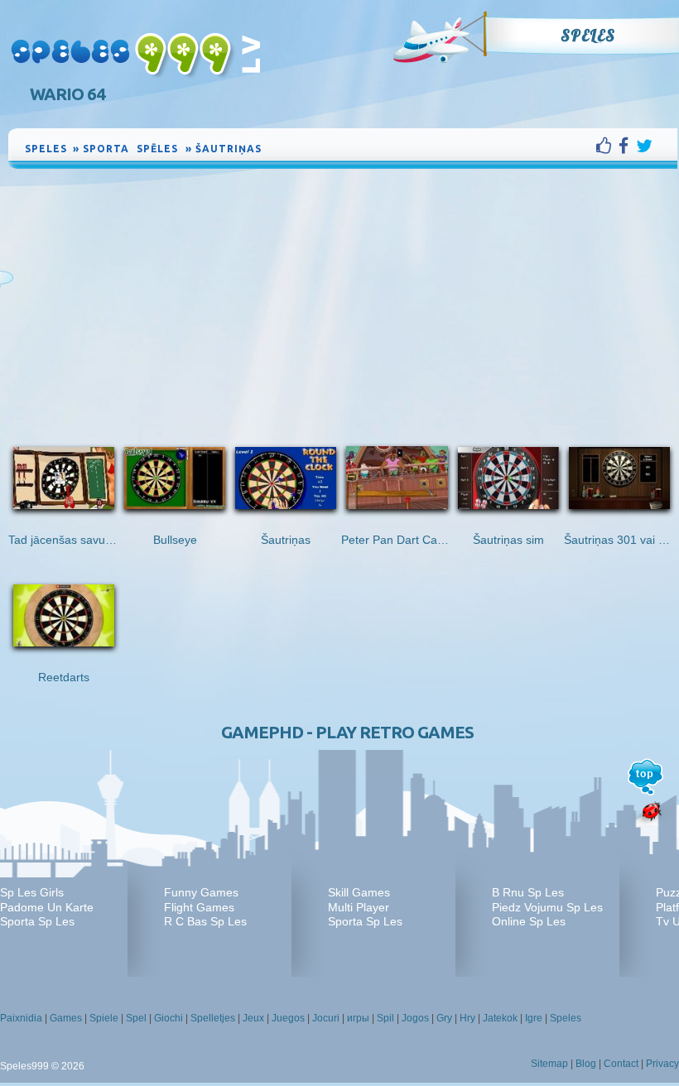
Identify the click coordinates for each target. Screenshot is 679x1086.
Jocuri (326, 1018)
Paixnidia (21, 1018)
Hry (467, 1018)
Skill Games (359, 892)
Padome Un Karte (47, 907)
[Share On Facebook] (627, 145)
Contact (621, 1063)
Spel (136, 1018)
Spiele (103, 1018)
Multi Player (358, 907)
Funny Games (201, 892)
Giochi (168, 1018)
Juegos (288, 1018)
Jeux (253, 1018)
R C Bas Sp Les (205, 921)
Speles (588, 36)
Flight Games (199, 907)
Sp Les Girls (32, 892)
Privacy (662, 1063)
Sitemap (549, 1063)
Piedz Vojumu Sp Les (547, 907)
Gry (444, 1018)
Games (66, 1018)
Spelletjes (212, 1018)
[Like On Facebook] (607, 145)
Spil (385, 1018)
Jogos (415, 1018)
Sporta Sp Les (37, 921)
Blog (585, 1063)
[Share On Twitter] (644, 145)
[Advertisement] (342, 296)
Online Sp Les (529, 921)
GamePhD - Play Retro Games (347, 732)
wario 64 (67, 93)
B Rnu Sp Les (528, 892)
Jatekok (500, 1018)
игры (358, 1018)
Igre (533, 1018)
